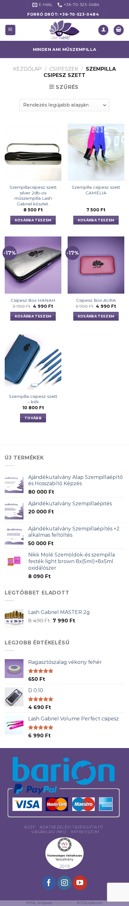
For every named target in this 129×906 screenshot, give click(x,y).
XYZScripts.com (90, 903)
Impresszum (85, 831)
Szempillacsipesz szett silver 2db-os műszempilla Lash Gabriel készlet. (33, 195)
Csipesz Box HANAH (33, 300)
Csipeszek (63, 69)
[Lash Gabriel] (64, 30)
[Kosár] (119, 30)
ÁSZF (29, 827)
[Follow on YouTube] (80, 883)
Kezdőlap (27, 69)
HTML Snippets (39, 903)
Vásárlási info (49, 831)
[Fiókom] (103, 30)
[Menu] (10, 30)
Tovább (33, 418)
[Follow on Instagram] (64, 883)
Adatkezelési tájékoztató (71, 827)
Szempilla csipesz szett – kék (33, 399)
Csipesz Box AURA (96, 300)
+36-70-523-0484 (79, 14)
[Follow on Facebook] (49, 883)
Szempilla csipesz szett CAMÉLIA (96, 190)
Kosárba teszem (33, 220)
